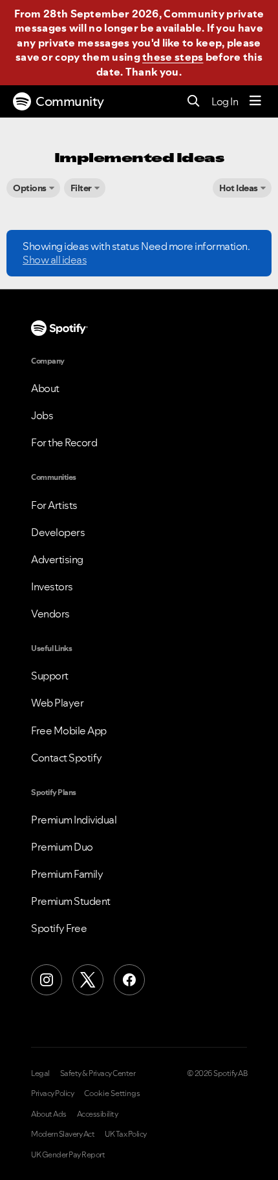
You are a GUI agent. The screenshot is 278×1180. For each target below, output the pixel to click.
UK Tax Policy (126, 1134)
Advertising (57, 559)
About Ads (49, 1114)
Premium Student (71, 901)
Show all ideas (55, 260)
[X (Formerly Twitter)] (87, 979)
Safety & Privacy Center (98, 1073)
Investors (52, 586)
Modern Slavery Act (62, 1134)
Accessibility (97, 1114)
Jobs (42, 415)
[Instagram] (46, 979)
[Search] (194, 101)
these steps (172, 57)
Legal (40, 1073)
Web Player (57, 703)
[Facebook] (129, 979)
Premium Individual (73, 820)
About (45, 388)
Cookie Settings (112, 1093)
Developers (58, 532)
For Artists (54, 505)
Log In (224, 101)
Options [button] (30, 187)
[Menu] (255, 101)
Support (50, 675)
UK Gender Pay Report (68, 1155)
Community (70, 101)
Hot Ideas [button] (238, 187)
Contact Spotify (66, 757)
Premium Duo (62, 847)
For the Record (64, 442)
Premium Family (67, 874)
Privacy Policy (52, 1093)
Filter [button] (81, 187)
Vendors (50, 613)
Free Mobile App (69, 730)
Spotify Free (59, 928)
